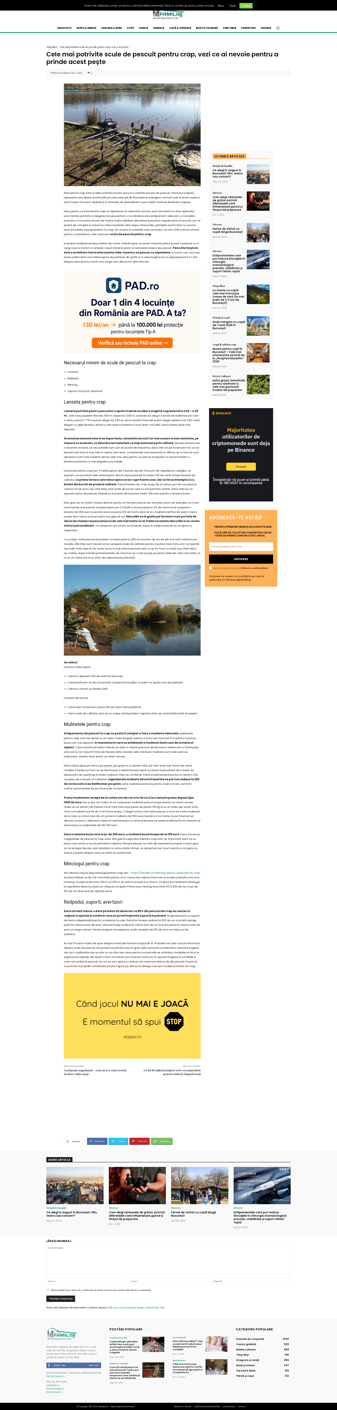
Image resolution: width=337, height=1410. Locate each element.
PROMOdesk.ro (55, 1376)
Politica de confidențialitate (254, 567)
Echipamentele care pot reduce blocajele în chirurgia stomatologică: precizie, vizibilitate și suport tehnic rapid (229, 263)
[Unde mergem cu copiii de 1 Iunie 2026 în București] (258, 326)
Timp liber (51, 47)
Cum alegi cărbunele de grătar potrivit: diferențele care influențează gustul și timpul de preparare (227, 203)
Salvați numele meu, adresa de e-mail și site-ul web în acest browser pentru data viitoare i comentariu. (101, 1290)
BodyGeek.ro (54, 1392)
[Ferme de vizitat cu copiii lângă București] (258, 233)
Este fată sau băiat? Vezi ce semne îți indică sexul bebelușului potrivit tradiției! (188, 1345)
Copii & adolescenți (224, 344)
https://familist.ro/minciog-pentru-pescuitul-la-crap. (165, 873)
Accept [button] (246, 5)
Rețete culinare (222, 376)
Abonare (241, 559)
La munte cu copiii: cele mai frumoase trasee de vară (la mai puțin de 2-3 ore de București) (228, 296)
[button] (278, 28)
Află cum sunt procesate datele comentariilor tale (136, 1307)
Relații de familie (223, 166)
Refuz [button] (221, 5)
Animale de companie (119, 1363)
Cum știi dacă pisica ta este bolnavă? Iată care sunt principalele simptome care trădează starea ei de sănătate (125, 1373)
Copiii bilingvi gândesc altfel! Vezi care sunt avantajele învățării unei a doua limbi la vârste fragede (125, 1347)
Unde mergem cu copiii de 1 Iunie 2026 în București (229, 325)
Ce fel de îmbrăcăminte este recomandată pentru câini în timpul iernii (172, 1072)
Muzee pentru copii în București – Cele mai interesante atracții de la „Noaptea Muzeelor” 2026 (229, 355)
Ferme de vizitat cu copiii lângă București (228, 230)
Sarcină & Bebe (179, 1337)
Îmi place (94, 1365)
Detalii (233, 6)
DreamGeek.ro (55, 1388)
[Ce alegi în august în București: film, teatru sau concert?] (258, 174)
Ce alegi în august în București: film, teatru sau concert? (228, 173)
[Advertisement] (132, 1106)
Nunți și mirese (179, 1360)
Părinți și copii (221, 317)
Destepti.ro (53, 1385)
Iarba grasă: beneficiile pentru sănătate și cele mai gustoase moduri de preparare (229, 385)
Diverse (217, 192)
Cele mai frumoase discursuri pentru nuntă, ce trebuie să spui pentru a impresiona (188, 1368)
